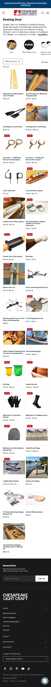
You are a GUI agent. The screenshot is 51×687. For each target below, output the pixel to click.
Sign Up (41, 578)
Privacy (5, 681)
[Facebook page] (5, 670)
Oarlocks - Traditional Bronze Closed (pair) (12, 159)
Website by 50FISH (10, 678)
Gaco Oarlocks (9, 191)
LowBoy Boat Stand (11, 481)
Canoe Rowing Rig (33, 351)
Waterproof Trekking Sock (36, 415)
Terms (12, 681)
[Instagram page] (11, 670)
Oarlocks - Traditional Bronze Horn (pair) (35, 159)
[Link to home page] (15, 599)
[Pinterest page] (17, 670)
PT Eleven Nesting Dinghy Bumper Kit (13, 513)
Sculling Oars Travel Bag (36, 127)
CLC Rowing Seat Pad (34, 318)
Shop (5, 608)
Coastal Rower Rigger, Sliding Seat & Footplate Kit (13, 547)
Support (7, 647)
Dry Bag (6, 384)
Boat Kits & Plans (9, 613)
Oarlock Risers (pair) (34, 191)
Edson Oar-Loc (9, 287)
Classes (6, 630)
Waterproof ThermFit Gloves (11, 416)
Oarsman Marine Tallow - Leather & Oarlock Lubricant (36, 223)
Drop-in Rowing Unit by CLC (37, 287)
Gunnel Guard (31, 384)
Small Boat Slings (33, 448)
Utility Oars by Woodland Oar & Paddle (13, 95)
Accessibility (21, 681)
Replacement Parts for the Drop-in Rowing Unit (14, 319)
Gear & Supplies (9, 617)
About (6, 636)
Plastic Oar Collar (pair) (12, 256)
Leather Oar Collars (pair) (13, 222)
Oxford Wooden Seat (34, 512)
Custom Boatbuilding (11, 622)
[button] (3, 12)
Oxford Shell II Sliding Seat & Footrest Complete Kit (14, 352)
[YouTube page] (23, 670)
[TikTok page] (29, 670)
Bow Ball (29, 256)
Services (6, 626)
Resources (8, 642)
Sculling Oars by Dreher (12, 127)
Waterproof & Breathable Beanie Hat (13, 449)
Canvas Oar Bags (33, 481)
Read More (42, 34)
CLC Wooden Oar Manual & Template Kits (36, 95)
